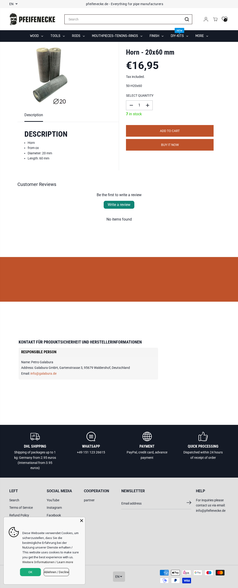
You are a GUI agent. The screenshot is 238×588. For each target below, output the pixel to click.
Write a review (119, 204)
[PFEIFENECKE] (32, 19)
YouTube (53, 500)
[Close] (81, 520)
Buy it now (170, 145)
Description (33, 115)
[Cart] (215, 19)
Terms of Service (21, 507)
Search (14, 500)
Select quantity (139, 95)
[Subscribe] (189, 503)
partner (89, 500)
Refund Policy (19, 515)
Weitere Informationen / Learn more (47, 562)
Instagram (54, 507)
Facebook (54, 515)
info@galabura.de (43, 373)
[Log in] (206, 19)
